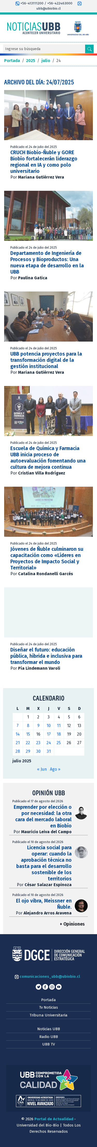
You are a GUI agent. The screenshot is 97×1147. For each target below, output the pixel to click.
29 (28, 751)
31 (49, 751)
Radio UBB (48, 1036)
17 (49, 734)
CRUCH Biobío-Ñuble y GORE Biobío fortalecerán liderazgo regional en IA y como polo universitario (43, 162)
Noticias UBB (48, 1029)
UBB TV (48, 1044)
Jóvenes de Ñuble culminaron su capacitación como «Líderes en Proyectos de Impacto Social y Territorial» (46, 558)
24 (49, 742)
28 (18, 751)
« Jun (42, 769)
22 (28, 742)
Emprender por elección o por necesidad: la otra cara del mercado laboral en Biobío (43, 816)
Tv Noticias (48, 1007)
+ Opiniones (72, 924)
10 (49, 725)
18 (59, 734)
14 (18, 734)
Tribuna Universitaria (48, 1015)
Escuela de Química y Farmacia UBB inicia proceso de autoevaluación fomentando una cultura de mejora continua (48, 457)
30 (38, 751)
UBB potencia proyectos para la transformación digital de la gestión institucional (46, 360)
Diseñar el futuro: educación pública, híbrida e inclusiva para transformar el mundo (46, 656)
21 (18, 742)
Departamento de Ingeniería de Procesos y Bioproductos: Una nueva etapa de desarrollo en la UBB (47, 262)
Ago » (55, 769)
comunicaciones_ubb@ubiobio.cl (49, 976)
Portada (48, 999)
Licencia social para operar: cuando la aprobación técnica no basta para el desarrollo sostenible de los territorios (44, 863)
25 (59, 742)
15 (28, 734)
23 (38, 742)
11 (59, 725)
